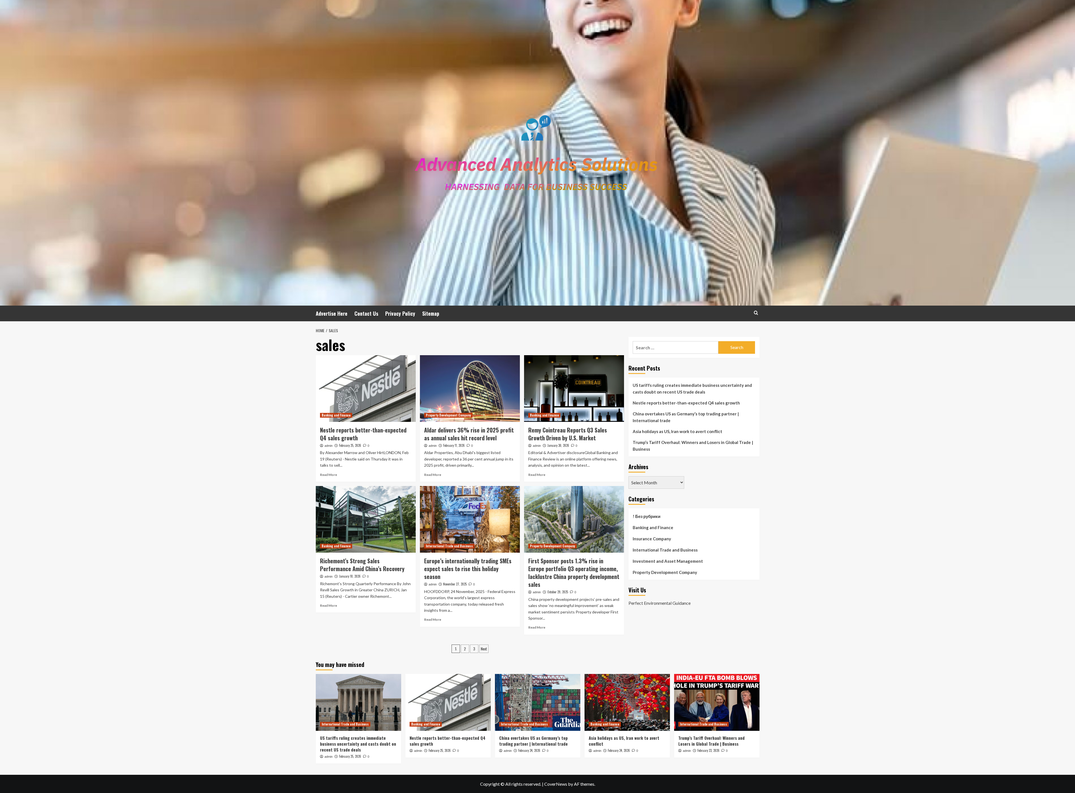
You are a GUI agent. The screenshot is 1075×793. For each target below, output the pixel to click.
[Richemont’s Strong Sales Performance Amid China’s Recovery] (366, 519)
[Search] (755, 313)
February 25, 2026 (350, 445)
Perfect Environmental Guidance (659, 603)
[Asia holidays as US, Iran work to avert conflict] (627, 702)
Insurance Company (652, 538)
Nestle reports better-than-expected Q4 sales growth (363, 434)
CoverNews (555, 784)
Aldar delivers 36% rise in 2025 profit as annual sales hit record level (469, 434)
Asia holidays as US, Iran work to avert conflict (677, 431)
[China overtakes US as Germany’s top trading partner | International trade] (537, 702)
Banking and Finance (336, 415)
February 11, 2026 (454, 445)
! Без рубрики (646, 516)
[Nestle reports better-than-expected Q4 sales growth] (366, 388)
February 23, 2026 (708, 750)
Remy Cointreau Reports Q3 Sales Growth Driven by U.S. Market (567, 434)
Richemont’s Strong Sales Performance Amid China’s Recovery (362, 565)
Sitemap (430, 313)
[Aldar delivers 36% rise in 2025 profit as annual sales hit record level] (470, 388)
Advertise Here (331, 313)
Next (484, 649)
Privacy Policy (400, 313)
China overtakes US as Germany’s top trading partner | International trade (686, 417)
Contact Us (366, 313)
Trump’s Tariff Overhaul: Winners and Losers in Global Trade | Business (693, 446)
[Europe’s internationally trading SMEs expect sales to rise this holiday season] (470, 519)
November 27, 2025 (455, 584)
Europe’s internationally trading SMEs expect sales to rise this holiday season (467, 569)
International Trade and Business (449, 546)
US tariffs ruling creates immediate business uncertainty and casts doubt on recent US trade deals (692, 388)
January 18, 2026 (350, 576)
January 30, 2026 (558, 445)
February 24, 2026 (529, 750)
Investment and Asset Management (668, 561)
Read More (328, 475)
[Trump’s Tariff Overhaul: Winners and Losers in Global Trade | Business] (716, 702)
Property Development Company (448, 415)
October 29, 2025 (557, 592)
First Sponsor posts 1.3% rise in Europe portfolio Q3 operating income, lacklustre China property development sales (573, 573)
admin (328, 445)
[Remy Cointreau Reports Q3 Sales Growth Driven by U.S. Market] (574, 388)
